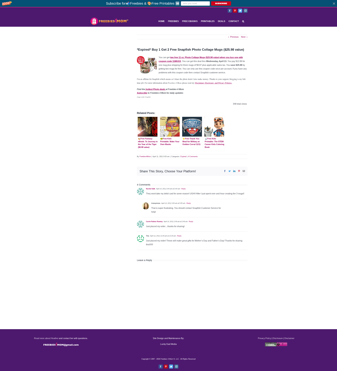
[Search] (243, 21)
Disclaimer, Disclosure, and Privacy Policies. (213, 82)
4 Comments (193, 156)
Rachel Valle (150, 189)
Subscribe (142, 93)
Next (243, 37)
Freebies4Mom (145, 156)
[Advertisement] (109, 51)
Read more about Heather (46, 338)
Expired (183, 156)
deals (162, 89)
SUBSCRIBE (221, 3)
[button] (168, 3)
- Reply (183, 189)
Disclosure (278, 338)
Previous (234, 37)
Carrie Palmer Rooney (154, 221)
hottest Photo (152, 89)
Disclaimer (289, 338)
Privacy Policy (264, 338)
